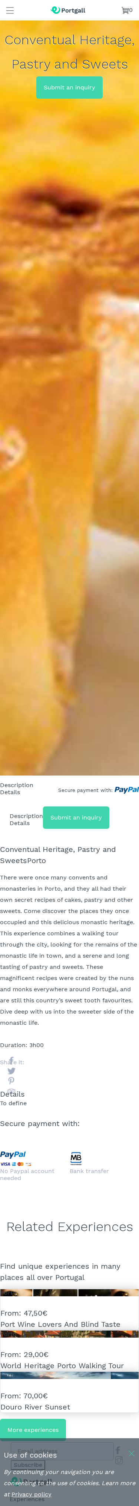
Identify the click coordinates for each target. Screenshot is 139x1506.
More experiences (33, 1429)
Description (16, 785)
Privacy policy (31, 1494)
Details (10, 792)
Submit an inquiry (69, 87)
